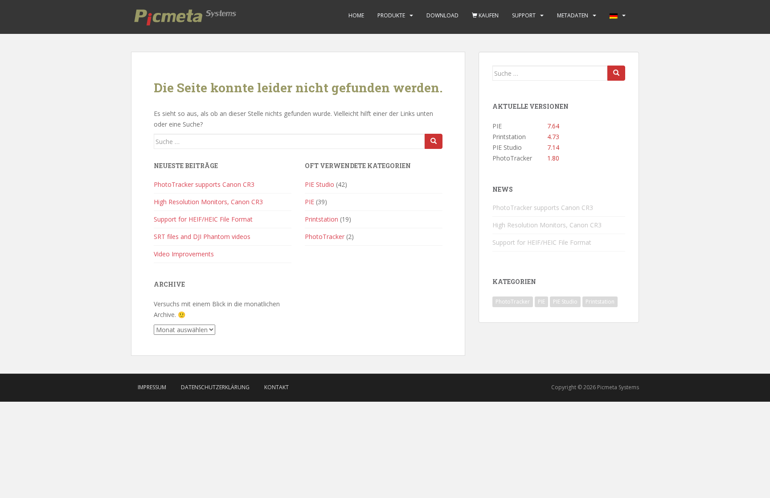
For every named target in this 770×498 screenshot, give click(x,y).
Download (442, 15)
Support (524, 15)
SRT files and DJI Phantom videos (202, 236)
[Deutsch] (614, 16)
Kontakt (276, 387)
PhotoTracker (324, 236)
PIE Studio (319, 184)
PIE (309, 202)
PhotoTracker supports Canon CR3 (204, 184)
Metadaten (572, 15)
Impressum (152, 387)
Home (356, 15)
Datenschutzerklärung (215, 387)
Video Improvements (184, 254)
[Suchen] (433, 141)
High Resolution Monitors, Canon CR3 (208, 202)
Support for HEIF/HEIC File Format (203, 219)
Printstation (321, 219)
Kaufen (488, 15)
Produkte (391, 15)
